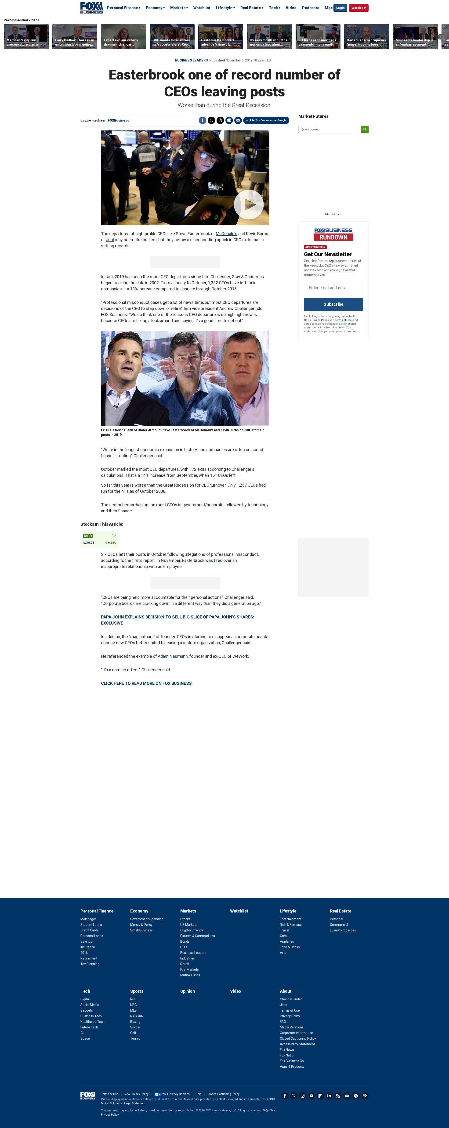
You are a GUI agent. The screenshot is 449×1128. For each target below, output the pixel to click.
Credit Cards (89, 930)
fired (218, 560)
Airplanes (287, 941)
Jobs (283, 1005)
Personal (336, 919)
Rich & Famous (291, 925)
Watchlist (201, 8)
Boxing (135, 1022)
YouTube (311, 1095)
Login (340, 8)
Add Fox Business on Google (268, 120)
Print (229, 120)
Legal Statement (134, 1103)
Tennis (135, 1038)
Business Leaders (191, 60)
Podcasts (310, 8)
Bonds (185, 941)
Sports (136, 991)
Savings (86, 941)
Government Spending (146, 919)
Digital (85, 999)
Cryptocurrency (191, 930)
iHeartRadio (365, 1095)
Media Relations (292, 1027)
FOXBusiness (118, 120)
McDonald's (226, 233)
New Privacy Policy (136, 1094)
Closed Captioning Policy (298, 1038)
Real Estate (250, 8)
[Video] (185, 177)
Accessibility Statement (297, 1044)
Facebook (202, 120)
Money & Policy (141, 925)
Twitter (211, 120)
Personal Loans (91, 936)
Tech (273, 8)
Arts (283, 953)
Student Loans (91, 925)
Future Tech (89, 1027)
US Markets (188, 925)
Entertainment (290, 919)
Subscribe (333, 304)
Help (198, 1094)
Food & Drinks (290, 947)
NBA (133, 1005)
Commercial (339, 925)
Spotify (356, 1095)
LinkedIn (329, 1095)
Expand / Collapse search (329, 8)
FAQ (283, 1022)
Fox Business (91, 8)
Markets (177, 8)
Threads (220, 120)
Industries (187, 958)
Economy (154, 8)
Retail (184, 964)
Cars (283, 936)
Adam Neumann (173, 656)
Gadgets (86, 1010)
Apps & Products (292, 1066)
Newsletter (347, 1095)
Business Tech (91, 1016)
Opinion (187, 991)
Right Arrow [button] (440, 37)
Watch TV (359, 8)
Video (291, 8)
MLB (133, 1010)
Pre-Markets (189, 969)
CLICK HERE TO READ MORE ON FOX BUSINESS (146, 683)
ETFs (184, 947)
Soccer (135, 1027)
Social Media (89, 1005)
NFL (133, 999)
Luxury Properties (343, 930)
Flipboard (320, 1095)
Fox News (287, 1050)
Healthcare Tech (92, 1022)
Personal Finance (122, 8)
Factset (220, 1099)
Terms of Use (343, 320)
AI (81, 1033)
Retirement (88, 958)
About (285, 991)
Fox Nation (287, 1055)
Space (85, 1038)
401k (84, 953)
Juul (110, 239)
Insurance (87, 947)
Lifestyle (224, 8)
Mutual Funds (190, 975)
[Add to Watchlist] (114, 535)
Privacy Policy (320, 320)
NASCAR (136, 1016)
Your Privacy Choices (176, 1094)
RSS (338, 1095)
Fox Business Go (292, 1061)
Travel (284, 930)
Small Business (141, 930)
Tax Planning (89, 964)
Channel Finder (291, 999)
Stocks (185, 919)
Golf (133, 1033)
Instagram (302, 1095)
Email (238, 120)
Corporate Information (296, 1033)
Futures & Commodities (197, 936)
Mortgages (88, 919)
